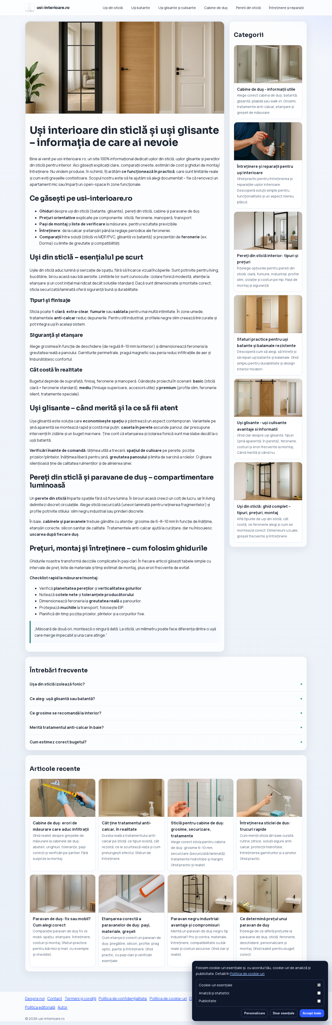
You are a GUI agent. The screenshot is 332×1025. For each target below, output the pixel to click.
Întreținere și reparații (286, 7)
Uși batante (140, 7)
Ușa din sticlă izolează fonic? (57, 684)
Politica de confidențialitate (123, 998)
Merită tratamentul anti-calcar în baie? (67, 727)
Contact (54, 998)
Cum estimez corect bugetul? (58, 742)
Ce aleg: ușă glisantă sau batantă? (62, 698)
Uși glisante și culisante (177, 7)
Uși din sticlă (113, 7)
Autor (63, 1007)
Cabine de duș (215, 7)
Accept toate (312, 1013)
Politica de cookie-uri (247, 973)
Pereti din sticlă (248, 7)
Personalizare (254, 1013)
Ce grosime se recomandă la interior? (65, 713)
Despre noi (35, 998)
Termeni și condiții (80, 998)
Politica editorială (40, 1007)
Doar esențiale (283, 1013)
